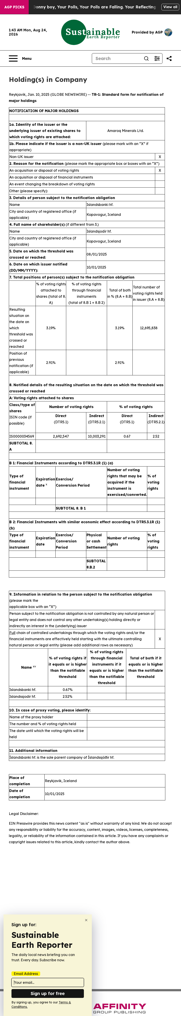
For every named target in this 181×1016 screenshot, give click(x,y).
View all (170, 7)
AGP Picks (14, 7)
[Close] (86, 920)
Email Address (26, 973)
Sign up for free (48, 993)
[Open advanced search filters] (157, 58)
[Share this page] (169, 58)
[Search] (146, 58)
